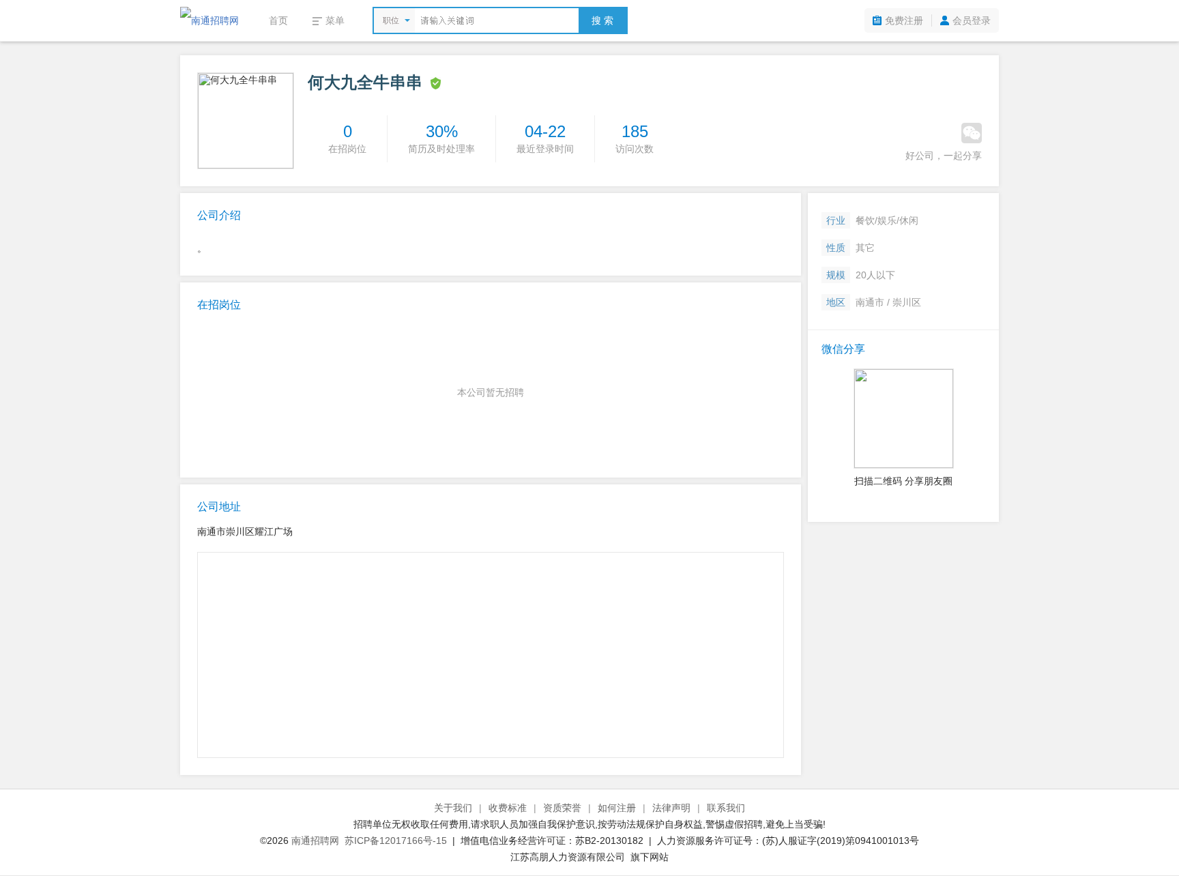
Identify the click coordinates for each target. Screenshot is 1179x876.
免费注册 (904, 20)
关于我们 (453, 807)
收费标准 (508, 807)
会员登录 (971, 20)
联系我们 (726, 807)
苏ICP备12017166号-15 (396, 840)
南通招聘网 (315, 840)
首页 (278, 20)
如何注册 (617, 807)
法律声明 (671, 807)
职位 (391, 20)
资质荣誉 (562, 807)
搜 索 (602, 20)
